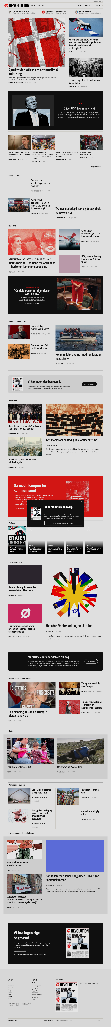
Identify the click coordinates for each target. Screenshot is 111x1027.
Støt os (101, 1)
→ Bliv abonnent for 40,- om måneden (63, 523)
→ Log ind (95, 1)
